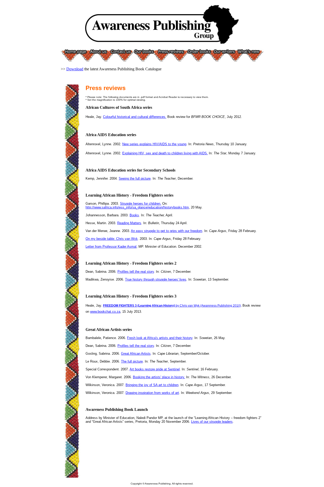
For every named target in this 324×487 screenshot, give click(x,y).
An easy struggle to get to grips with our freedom (166, 231)
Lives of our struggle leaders (212, 422)
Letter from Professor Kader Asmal (111, 246)
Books (134, 215)
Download (74, 69)
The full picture (132, 361)
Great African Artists (136, 353)
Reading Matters (129, 223)
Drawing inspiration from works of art (152, 393)
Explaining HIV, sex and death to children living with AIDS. (165, 153)
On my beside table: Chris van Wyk (112, 239)
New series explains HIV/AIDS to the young (154, 144)
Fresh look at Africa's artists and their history (159, 338)
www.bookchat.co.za (105, 311)
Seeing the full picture (135, 178)
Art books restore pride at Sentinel (155, 369)
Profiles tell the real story (135, 271)
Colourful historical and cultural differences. (134, 117)
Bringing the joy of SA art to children (152, 385)
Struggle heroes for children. (140, 203)
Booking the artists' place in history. (159, 377)
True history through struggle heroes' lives (155, 279)
